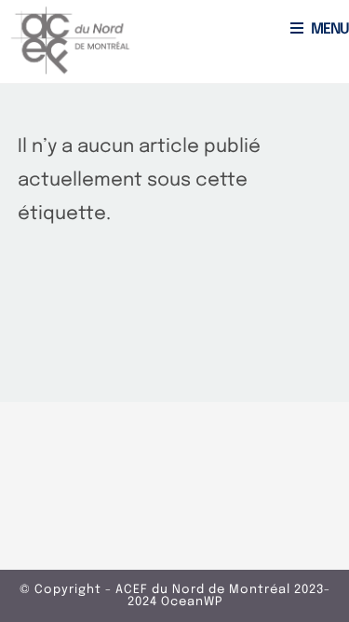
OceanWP (191, 602)
